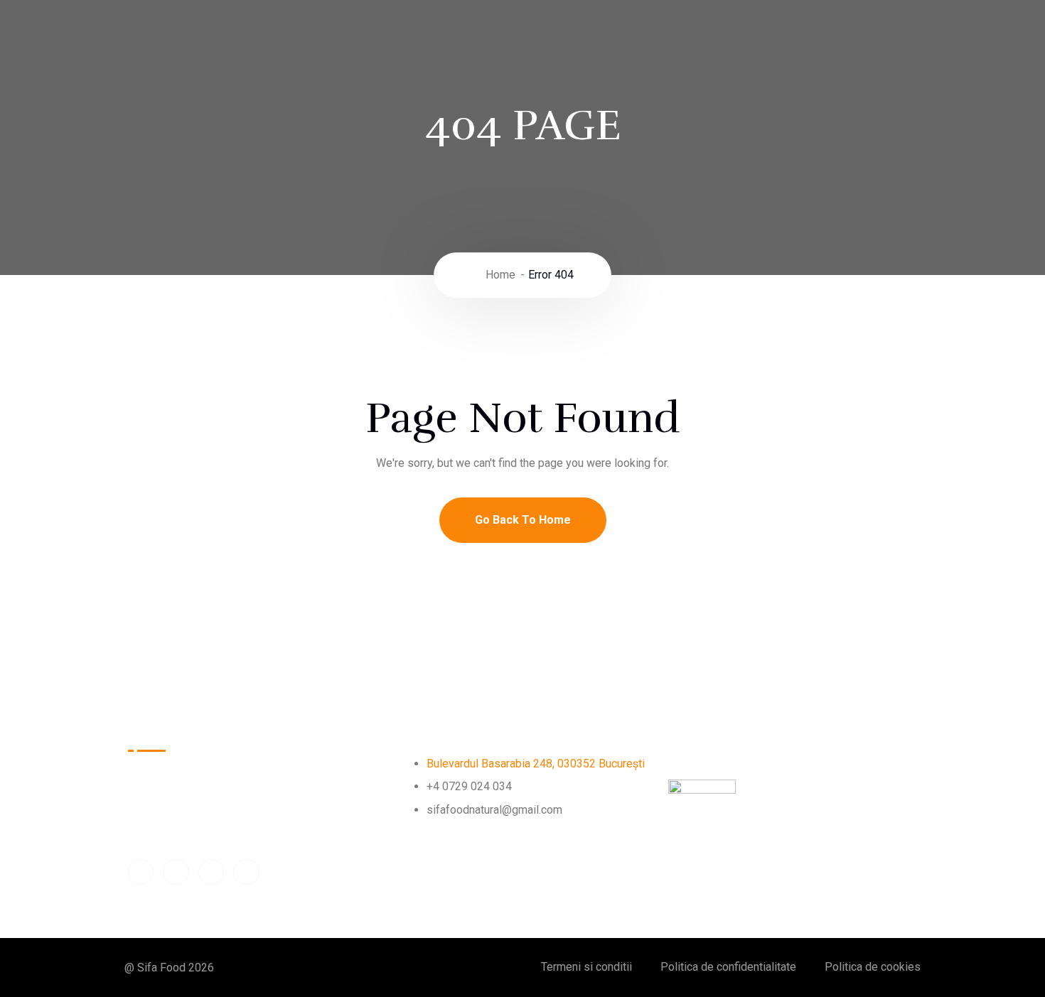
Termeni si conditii (586, 967)
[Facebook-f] (141, 872)
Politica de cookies (873, 967)
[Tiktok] (211, 872)
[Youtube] (175, 872)
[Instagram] (246, 872)
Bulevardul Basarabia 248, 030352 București (536, 763)
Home (500, 274)
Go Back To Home (523, 520)
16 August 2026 (716, 756)
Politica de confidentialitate (728, 967)
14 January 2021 (800, 829)
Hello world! (706, 733)
